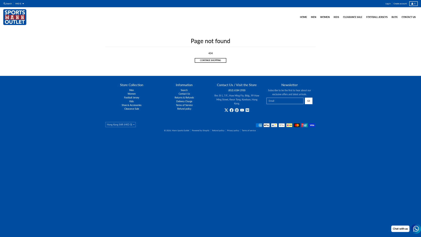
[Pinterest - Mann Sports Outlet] (237, 110)
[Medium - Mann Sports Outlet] (247, 110)
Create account (400, 3)
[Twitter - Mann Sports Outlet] (226, 110)
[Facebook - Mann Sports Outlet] (232, 110)
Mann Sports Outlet (180, 130)
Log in (388, 3)
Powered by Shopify (200, 130)
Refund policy (218, 130)
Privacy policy (233, 130)
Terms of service (249, 130)
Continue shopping (210, 60)
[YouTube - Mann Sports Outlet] (242, 110)
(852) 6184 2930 (236, 90)
